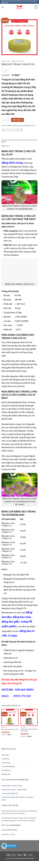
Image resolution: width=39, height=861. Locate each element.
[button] (3, 7)
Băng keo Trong (18, 61)
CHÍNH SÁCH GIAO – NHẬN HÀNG (14, 790)
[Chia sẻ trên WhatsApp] (3, 130)
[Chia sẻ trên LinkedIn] (21, 130)
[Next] (37, 726)
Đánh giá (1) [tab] (6, 146)
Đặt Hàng (17, 120)
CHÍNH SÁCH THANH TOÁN (12, 786)
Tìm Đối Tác (5, 759)
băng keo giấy (11, 621)
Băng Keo (10, 125)
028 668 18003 (15, 825)
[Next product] (3, 70)
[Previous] (1, 726)
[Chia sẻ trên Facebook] (7, 130)
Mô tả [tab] (4, 142)
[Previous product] (6, 70)
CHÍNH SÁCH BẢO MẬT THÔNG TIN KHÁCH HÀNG (18, 798)
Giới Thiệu (5, 755)
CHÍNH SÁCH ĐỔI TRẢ (10, 793)
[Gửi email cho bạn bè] (14, 130)
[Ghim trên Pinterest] (17, 130)
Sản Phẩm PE (6, 770)
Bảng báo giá (6, 774)
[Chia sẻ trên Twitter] (10, 130)
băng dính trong (12, 162)
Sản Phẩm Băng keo (8, 766)
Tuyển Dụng (6, 763)
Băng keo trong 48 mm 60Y (10, 729)
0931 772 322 (12, 830)
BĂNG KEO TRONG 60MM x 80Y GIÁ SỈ (28, 730)
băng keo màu (22, 617)
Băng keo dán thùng (19, 125)
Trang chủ (6, 61)
